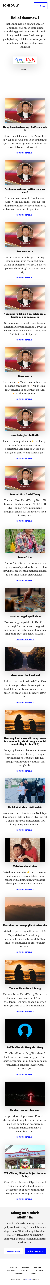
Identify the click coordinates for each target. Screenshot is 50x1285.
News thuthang (13, 1251)
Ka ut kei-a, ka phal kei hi (25, 435)
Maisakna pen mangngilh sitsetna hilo (25, 925)
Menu (42, 6)
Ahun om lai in (25, 251)
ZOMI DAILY (11, 5)
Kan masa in (25, 376)
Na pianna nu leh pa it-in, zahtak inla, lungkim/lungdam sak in (25, 315)
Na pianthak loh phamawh (25, 1110)
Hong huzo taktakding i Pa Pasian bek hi (25, 128)
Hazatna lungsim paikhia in (25, 616)
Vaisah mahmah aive (25, 866)
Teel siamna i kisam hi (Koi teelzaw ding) (25, 190)
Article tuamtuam (35, 1251)
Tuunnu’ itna (25, 557)
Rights (28, 1280)
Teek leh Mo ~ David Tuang (25, 494)
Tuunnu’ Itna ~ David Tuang (25, 988)
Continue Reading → (25, 153)
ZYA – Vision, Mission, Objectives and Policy (25, 1174)
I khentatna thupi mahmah (25, 675)
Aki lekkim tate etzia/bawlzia (25, 807)
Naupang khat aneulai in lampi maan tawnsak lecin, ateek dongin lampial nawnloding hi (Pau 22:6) (25, 741)
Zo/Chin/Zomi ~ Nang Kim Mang (25, 1047)
